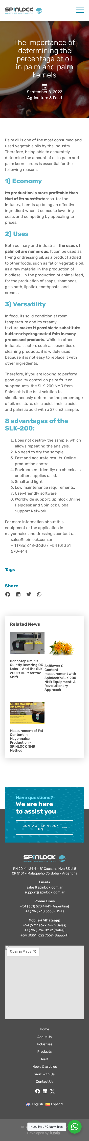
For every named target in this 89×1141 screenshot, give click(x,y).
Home (44, 1029)
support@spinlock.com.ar (44, 892)
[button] (8, 594)
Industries (44, 1044)
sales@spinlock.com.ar (44, 887)
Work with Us (44, 1074)
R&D (44, 1059)
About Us (44, 1037)
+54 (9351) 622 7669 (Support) (44, 935)
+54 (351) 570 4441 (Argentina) (44, 906)
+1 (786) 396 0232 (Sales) (44, 930)
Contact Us (44, 1082)
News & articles (44, 1067)
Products (44, 1052)
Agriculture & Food (44, 97)
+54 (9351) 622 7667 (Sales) (44, 925)
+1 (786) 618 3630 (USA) (44, 911)
